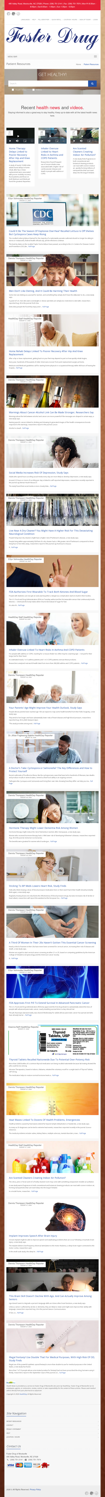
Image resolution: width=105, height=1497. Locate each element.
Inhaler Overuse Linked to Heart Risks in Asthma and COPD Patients (52, 153)
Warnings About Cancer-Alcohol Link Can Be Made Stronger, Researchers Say (51, 412)
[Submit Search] (92, 84)
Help (34, 19)
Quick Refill (56, 19)
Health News (20, 89)
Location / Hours (70, 19)
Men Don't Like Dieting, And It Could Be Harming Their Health (43, 290)
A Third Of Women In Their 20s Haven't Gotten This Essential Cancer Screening (52, 942)
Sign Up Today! (85, 19)
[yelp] (23, 15)
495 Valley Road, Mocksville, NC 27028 (25, 3)
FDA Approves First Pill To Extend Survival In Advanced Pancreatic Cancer (49, 1002)
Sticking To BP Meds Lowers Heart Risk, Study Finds (37, 885)
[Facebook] (8, 14)
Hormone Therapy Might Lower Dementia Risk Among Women (43, 827)
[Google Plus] (13, 14)
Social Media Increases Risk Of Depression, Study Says (38, 472)
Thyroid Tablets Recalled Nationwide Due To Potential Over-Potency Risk (49, 1059)
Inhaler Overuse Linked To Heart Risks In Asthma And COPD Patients (47, 649)
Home (78, 64)
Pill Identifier (43, 19)
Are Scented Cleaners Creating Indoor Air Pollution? (84, 151)
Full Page (31, 246)
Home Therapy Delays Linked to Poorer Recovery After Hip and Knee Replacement (19, 155)
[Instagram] (18, 14)
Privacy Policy (35, 1489)
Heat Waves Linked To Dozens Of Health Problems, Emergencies (44, 1119)
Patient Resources (13, 1421)
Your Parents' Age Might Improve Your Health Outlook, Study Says (45, 707)
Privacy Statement (13, 1429)
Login (95, 19)
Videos (39, 89)
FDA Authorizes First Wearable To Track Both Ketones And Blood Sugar (48, 591)
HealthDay (23, 1394)
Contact (9, 1425)
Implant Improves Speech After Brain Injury (33, 1235)
